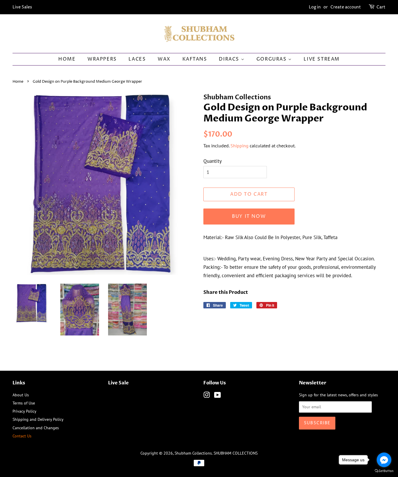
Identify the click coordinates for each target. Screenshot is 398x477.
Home (66, 59)
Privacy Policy (24, 411)
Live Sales (22, 7)
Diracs (230, 59)
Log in (315, 7)
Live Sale (118, 383)
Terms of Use (24, 403)
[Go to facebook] (384, 460)
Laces (137, 59)
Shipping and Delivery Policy (38, 419)
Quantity (212, 161)
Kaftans (194, 59)
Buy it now (249, 216)
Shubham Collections (193, 453)
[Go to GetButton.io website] (384, 471)
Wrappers (102, 59)
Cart (380, 7)
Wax (164, 59)
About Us (21, 395)
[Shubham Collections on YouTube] (217, 396)
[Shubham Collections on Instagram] (206, 396)
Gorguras (272, 59)
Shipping (239, 146)
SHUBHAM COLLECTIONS (236, 453)
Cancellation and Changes (36, 427)
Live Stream (322, 59)
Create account (345, 7)
